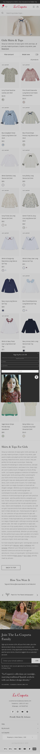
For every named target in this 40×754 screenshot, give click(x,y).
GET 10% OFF (20, 371)
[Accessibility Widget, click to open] (36, 377)
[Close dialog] (38, 353)
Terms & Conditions (11, 374)
